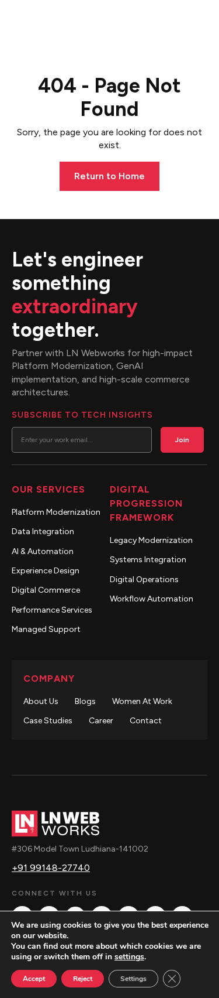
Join (182, 440)
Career (101, 721)
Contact (146, 721)
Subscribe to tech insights (82, 415)
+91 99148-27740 (51, 867)
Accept (34, 978)
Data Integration (43, 531)
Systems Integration (148, 560)
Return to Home (109, 176)
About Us (40, 701)
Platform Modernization (56, 512)
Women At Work (142, 701)
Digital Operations (144, 580)
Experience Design (45, 571)
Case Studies (47, 721)
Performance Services (52, 610)
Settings (133, 978)
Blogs (85, 701)
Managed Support (46, 629)
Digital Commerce (46, 590)
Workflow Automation (151, 599)
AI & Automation (43, 551)
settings (129, 957)
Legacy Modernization (151, 540)
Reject (82, 978)
